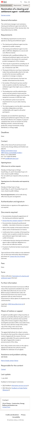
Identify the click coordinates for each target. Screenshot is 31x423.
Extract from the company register (12, 220)
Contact (3, 369)
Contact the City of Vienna (17, 256)
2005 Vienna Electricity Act (16, 304)
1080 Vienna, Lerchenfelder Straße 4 (11, 153)
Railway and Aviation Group (9, 150)
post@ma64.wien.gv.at (11, 158)
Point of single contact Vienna (9, 360)
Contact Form (6, 407)
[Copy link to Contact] (9, 141)
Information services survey (19, 385)
